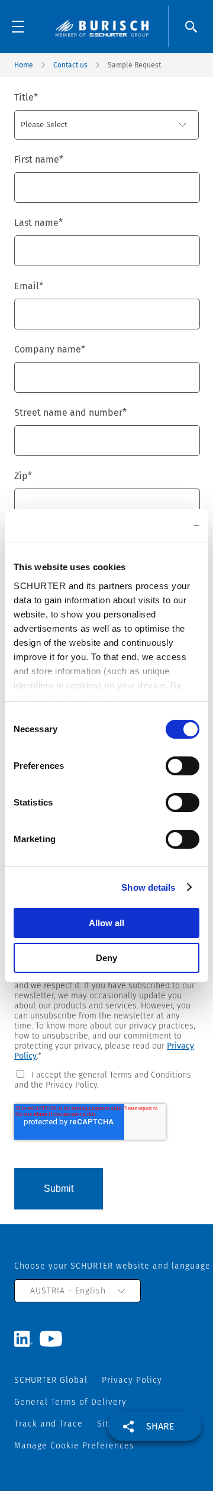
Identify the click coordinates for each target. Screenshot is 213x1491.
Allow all (106, 923)
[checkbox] (106, 1079)
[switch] (182, 765)
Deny (106, 958)
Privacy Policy (132, 1380)
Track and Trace (48, 1424)
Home (23, 65)
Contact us (70, 65)
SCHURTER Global (51, 1380)
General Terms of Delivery (70, 1402)
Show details (148, 887)
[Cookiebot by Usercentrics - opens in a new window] (150, 525)
